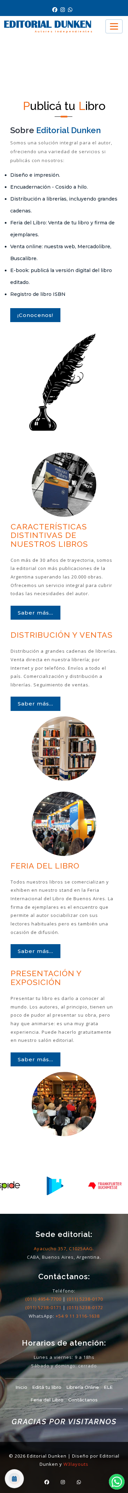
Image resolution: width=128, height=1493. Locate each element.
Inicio (21, 1387)
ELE (108, 1387)
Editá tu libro (46, 1387)
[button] (117, 1482)
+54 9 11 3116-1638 (78, 1316)
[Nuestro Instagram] (64, 9)
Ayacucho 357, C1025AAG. (64, 1248)
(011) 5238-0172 (85, 1307)
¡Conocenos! (35, 315)
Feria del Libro (46, 1399)
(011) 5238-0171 (43, 1307)
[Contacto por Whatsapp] (71, 9)
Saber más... (35, 612)
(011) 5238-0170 (85, 1299)
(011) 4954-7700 (43, 1299)
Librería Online (82, 1387)
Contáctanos (83, 1399)
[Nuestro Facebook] (56, 9)
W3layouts (75, 1464)
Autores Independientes (64, 31)
